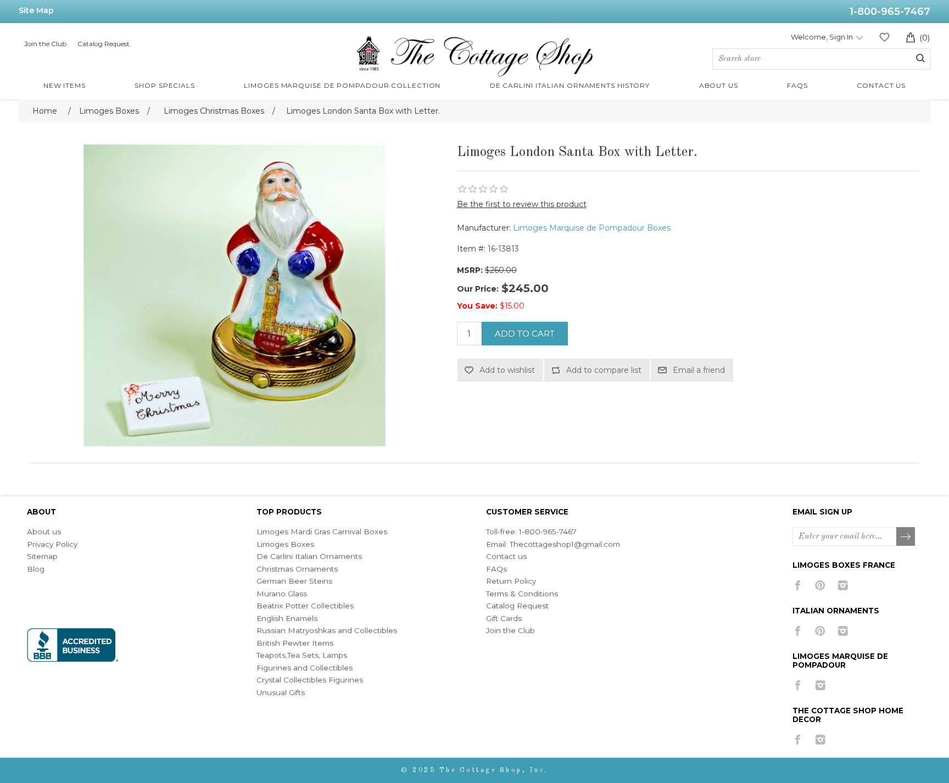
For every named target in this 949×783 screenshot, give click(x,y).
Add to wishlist (507, 370)
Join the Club (45, 44)
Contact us (506, 556)
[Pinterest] (820, 585)
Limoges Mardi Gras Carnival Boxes (321, 531)
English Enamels (286, 618)
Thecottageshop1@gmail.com (565, 544)
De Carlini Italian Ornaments (309, 556)
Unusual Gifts (280, 692)
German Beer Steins (294, 581)
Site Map (36, 10)
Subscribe (906, 537)
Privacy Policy (52, 544)
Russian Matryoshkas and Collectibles (326, 630)
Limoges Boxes (285, 544)
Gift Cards (504, 618)
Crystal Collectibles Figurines (309, 679)
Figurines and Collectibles (304, 667)
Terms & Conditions (522, 593)
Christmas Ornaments (297, 568)
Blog (35, 568)
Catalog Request (103, 44)
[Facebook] (797, 585)
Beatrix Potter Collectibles (305, 605)
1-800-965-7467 (890, 11)
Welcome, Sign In (822, 36)
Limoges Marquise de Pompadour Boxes (592, 228)
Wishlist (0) (884, 37)
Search (920, 58)
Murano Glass (281, 593)
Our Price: (478, 289)
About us (44, 531)
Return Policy (511, 581)
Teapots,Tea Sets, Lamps (301, 655)
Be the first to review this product (522, 204)
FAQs (496, 568)
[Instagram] (843, 585)
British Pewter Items (294, 643)
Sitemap (42, 556)
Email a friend (699, 370)
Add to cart (525, 333)
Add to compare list (603, 370)
